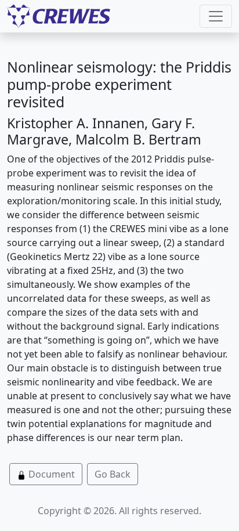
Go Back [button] (113, 474)
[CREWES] (58, 16)
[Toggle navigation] (216, 16)
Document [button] (50, 474)
